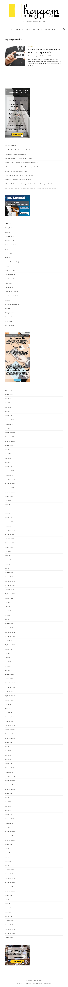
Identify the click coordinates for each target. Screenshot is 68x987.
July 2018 (7, 797)
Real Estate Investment (12, 304)
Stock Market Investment (13, 317)
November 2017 (10, 831)
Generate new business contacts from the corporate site (44, 51)
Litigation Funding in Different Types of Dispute (20, 175)
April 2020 (8, 708)
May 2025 (8, 458)
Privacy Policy (51, 29)
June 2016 (8, 904)
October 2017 (9, 836)
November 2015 (10, 933)
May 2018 (8, 806)
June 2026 (8, 403)
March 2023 (8, 568)
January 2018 (9, 823)
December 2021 (10, 632)
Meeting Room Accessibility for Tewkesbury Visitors (21, 162)
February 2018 (9, 819)
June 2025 (8, 454)
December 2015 (10, 929)
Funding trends (10, 270)
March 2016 (8, 916)
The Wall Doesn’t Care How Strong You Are (18, 158)
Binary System (9, 228)
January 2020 (9, 721)
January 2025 (9, 475)
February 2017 (9, 870)
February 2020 (9, 717)
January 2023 (9, 577)
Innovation (8, 283)
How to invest (9, 279)
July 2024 (8, 500)
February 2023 (9, 572)
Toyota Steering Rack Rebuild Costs (16, 171)
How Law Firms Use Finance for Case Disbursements (22, 150)
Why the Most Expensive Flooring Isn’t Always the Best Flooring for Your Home (30, 184)
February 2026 (9, 420)
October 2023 (9, 539)
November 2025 (10, 432)
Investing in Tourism (11, 291)
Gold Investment (10, 274)
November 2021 (10, 636)
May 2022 (8, 611)
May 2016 (8, 908)
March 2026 (8, 415)
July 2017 (7, 848)
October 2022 (9, 589)
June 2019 (8, 751)
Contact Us (37, 29)
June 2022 (8, 606)
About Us (19, 29)
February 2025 (9, 471)
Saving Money (9, 313)
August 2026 (9, 394)
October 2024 (9, 488)
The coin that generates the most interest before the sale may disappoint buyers (30, 188)
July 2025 (8, 449)
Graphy (38, 983)
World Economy (10, 325)
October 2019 (9, 734)
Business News (9, 236)
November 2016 (10, 882)
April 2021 (8, 666)
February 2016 (9, 920)
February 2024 (9, 522)
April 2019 (8, 759)
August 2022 (9, 598)
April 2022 (8, 615)
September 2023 (10, 543)
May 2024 (8, 509)
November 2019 (10, 730)
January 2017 (9, 874)
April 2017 (8, 861)
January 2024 (9, 526)
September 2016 (10, 891)
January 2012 (9, 937)
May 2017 (8, 857)
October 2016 (9, 887)
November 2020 (10, 687)
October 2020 (9, 691)
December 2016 (10, 878)
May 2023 (8, 560)
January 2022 (9, 628)
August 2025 (9, 445)
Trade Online (9, 321)
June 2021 (8, 657)
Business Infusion (36, 980)
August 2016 (8, 895)
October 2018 (9, 785)
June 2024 (8, 505)
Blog (28, 29)
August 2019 (9, 742)
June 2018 (8, 802)
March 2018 (8, 814)
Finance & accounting (12, 262)
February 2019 (9, 768)
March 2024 (9, 517)
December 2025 (10, 428)
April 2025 (8, 462)
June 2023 (8, 555)
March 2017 (8, 865)
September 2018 (10, 789)
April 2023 (8, 564)
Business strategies (11, 245)
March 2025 (8, 466)
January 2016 (9, 925)
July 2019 (7, 746)
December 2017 (10, 827)
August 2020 (9, 700)
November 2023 (10, 534)
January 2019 (9, 772)
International (9, 287)
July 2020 (8, 704)
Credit (7, 249)
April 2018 (8, 810)
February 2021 (9, 674)
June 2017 (8, 853)
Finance (7, 257)
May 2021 (8, 662)
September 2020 (10, 695)
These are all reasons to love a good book (18, 179)
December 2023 (10, 530)
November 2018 (10, 780)
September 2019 (10, 738)
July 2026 (8, 398)
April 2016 (8, 912)
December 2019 (10, 725)
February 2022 (9, 623)
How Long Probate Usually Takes (15, 154)
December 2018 (10, 776)
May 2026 (8, 407)
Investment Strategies (12, 296)
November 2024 (10, 483)
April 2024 (8, 513)
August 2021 (8, 649)
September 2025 (10, 441)
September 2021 (10, 645)
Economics (8, 253)
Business (31, 46)
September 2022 (10, 594)
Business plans (9, 240)
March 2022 (8, 619)
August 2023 (9, 547)
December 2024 (10, 479)
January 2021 (9, 679)
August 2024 (9, 496)
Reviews (7, 308)
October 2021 (9, 640)
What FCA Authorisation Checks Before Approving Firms (22, 167)
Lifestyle (7, 300)
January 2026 (9, 424)
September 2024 (10, 492)
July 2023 (8, 551)
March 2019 (8, 763)
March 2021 (8, 670)
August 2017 (8, 844)
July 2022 (8, 602)
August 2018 (8, 793)
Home (11, 29)
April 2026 (8, 411)
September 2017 (10, 840)
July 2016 (7, 899)
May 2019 (8, 755)
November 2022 (10, 585)
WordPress (27, 983)
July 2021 (7, 653)
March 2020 (9, 713)
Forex (7, 266)
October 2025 (9, 437)
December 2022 (10, 581)
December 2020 (10, 683)
